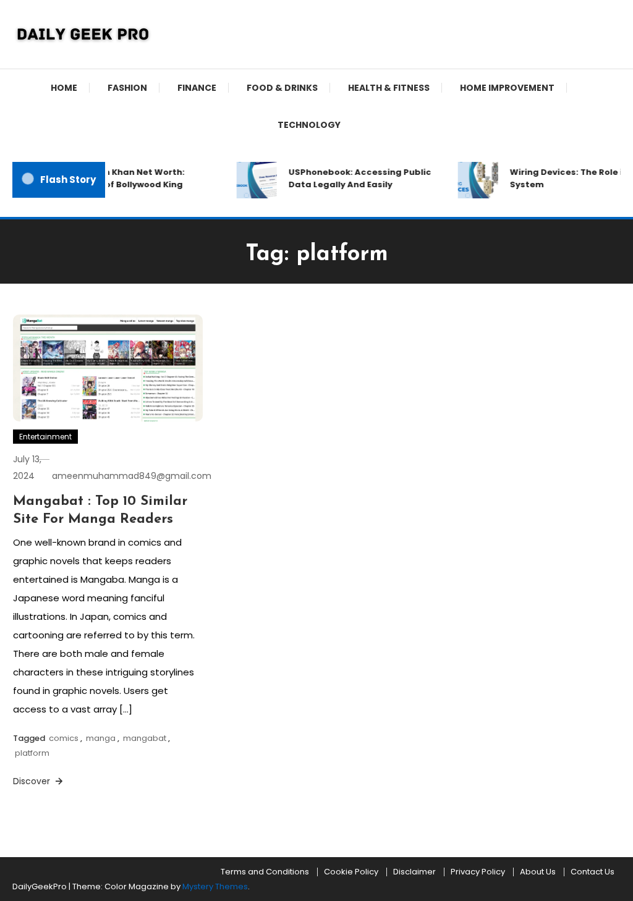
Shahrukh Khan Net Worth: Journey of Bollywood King (122, 178)
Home (64, 88)
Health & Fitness (389, 88)
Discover (33, 781)
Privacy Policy (478, 872)
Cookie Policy (351, 872)
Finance (196, 88)
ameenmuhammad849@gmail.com (131, 476)
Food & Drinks (282, 88)
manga (101, 738)
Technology (309, 125)
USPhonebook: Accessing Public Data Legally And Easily (356, 178)
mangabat (144, 738)
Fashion (127, 88)
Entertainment (45, 436)
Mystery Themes (215, 886)
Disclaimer (414, 872)
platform (32, 753)
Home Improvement (507, 88)
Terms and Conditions (265, 872)
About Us (538, 872)
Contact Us (592, 872)
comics (64, 738)
